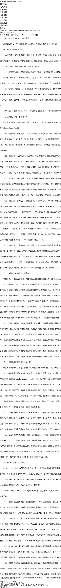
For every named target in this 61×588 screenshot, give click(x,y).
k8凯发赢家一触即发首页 (18, 30)
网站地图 (3, 587)
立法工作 (3, 20)
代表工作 (3, 18)
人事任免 (3, 15)
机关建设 (3, 9)
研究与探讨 (4, 26)
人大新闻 (3, 7)
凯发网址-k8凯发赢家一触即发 (11, 1)
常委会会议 (34, 30)
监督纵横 (3, 12)
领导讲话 (3, 4)
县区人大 (3, 28)
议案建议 (3, 23)
